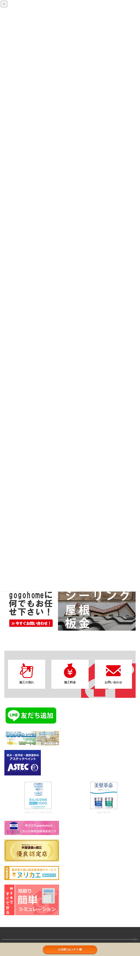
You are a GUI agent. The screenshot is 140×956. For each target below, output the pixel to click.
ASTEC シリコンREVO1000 (38, 812)
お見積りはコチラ (68, 949)
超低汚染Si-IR (104, 812)
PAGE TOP (133, 924)
